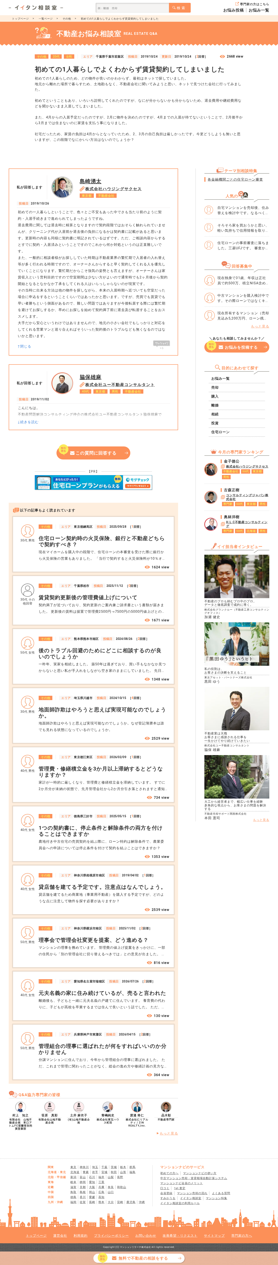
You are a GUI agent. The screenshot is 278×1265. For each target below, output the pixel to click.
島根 (83, 1192)
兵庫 (101, 1187)
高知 (101, 1197)
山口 (111, 1192)
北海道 (74, 1172)
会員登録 (166, 1193)
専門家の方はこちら (254, 4)
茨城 (114, 1167)
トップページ (20, 18)
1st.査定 (179, 1188)
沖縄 (142, 1202)
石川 (92, 1177)
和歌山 (121, 1187)
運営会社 (60, 1236)
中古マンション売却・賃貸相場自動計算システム (193, 1178)
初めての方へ (169, 1173)
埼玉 (95, 1167)
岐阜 (73, 1182)
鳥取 (73, 1192)
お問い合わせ (145, 1236)
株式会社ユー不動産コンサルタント (120, 384)
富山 (83, 1177)
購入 (215, 396)
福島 (132, 1172)
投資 (215, 423)
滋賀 (73, 1187)
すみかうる (167, 1198)
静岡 (83, 1182)
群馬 (132, 1167)
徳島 (73, 1197)
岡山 (92, 1192)
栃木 (123, 1167)
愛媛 (92, 1197)
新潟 (73, 1177)
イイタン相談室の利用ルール (180, 1203)
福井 (101, 1177)
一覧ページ (46, 18)
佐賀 (83, 1202)
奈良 (111, 1187)
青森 (86, 1172)
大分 (111, 1202)
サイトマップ (214, 1236)
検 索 (181, 8)
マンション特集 (216, 1198)
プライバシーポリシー (111, 1236)
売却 (215, 387)
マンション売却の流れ (192, 1193)
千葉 (104, 1167)
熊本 (101, 1202)
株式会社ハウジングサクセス (113, 188)
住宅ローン (220, 432)
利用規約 (81, 1236)
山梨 (111, 1177)
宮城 (104, 1172)
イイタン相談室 (190, 1198)
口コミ (164, 1188)
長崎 (92, 1202)
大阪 (92, 1187)
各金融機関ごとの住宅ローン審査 (235, 179)
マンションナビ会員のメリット (181, 1183)
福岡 (73, 1202)
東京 (73, 1167)
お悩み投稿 (233, 10)
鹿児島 (131, 1202)
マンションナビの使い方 (200, 1173)
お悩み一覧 (259, 10)
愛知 (92, 1182)
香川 (83, 1197)
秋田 (114, 1172)
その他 (67, 18)
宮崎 (120, 1202)
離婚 (215, 405)
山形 (123, 1172)
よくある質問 (221, 1193)
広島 (101, 1192)
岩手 (95, 1172)
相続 (215, 414)
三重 (101, 1182)
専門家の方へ (241, 1236)
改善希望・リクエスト (180, 1236)
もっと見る (169, 1133)
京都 (83, 1187)
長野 (120, 1177)
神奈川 (84, 1167)
